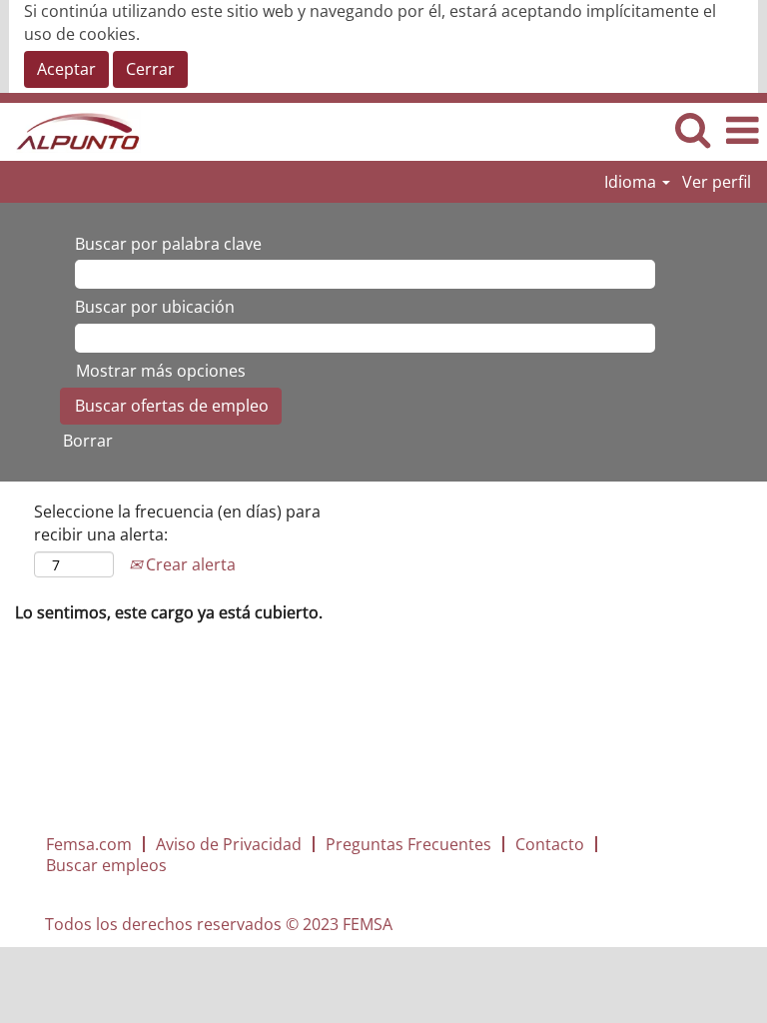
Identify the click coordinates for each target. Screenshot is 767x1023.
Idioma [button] (632, 182)
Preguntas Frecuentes (408, 844)
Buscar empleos (106, 865)
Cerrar (150, 69)
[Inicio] (71, 130)
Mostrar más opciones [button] (161, 371)
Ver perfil (716, 182)
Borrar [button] (88, 441)
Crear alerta (189, 564)
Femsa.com (89, 844)
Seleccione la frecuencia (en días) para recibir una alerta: (177, 523)
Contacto (549, 844)
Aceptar (66, 69)
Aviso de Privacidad (229, 844)
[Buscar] (692, 130)
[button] (742, 131)
